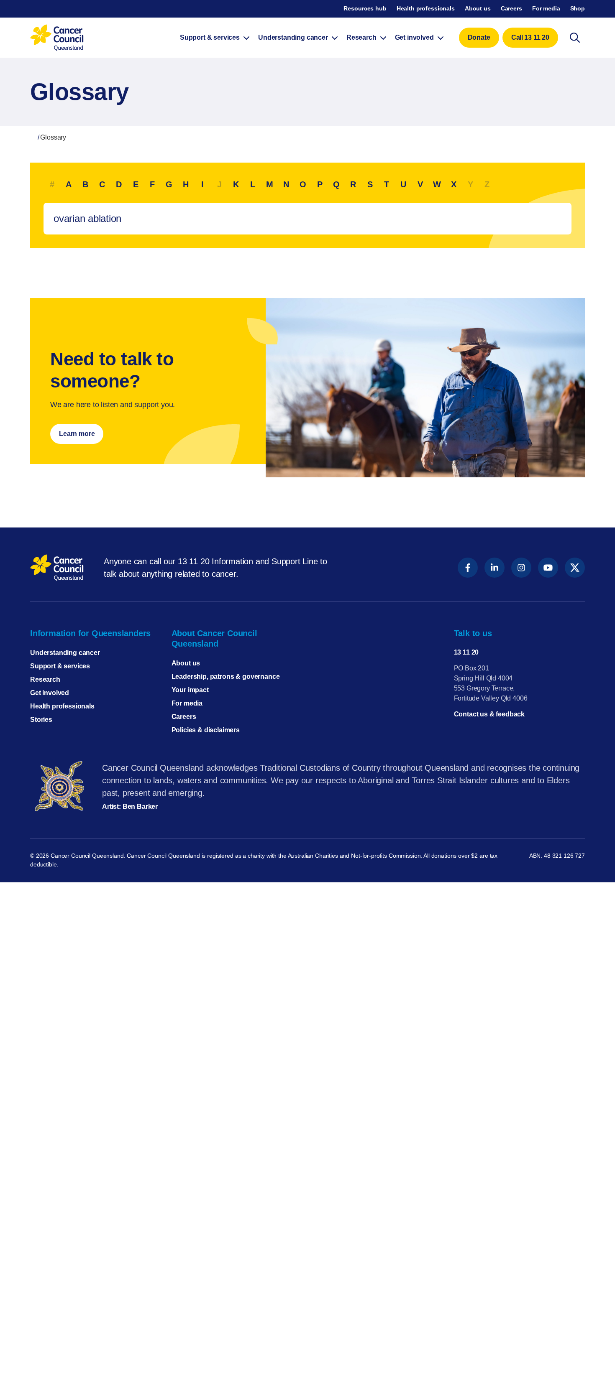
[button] (479, 38)
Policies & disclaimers (206, 730)
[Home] (32, 137)
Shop (577, 8)
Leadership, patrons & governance (226, 676)
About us (478, 8)
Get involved (49, 692)
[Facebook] (468, 568)
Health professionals (426, 8)
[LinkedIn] (494, 568)
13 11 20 (466, 652)
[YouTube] (548, 568)
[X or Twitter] (575, 568)
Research (45, 679)
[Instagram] (521, 568)
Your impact (190, 689)
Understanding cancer (65, 652)
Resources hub (364, 8)
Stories (41, 719)
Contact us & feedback (489, 714)
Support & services (60, 666)
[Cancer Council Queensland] (57, 567)
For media (546, 8)
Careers (511, 8)
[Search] (575, 38)
